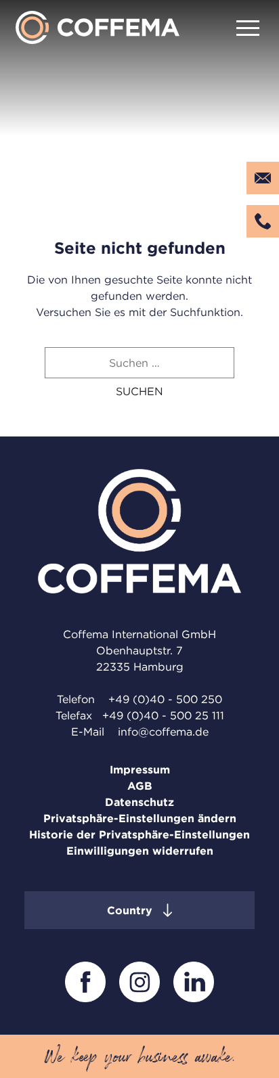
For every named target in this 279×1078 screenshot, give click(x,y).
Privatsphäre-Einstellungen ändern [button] (139, 818)
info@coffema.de (163, 731)
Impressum (140, 769)
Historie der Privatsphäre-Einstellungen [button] (139, 834)
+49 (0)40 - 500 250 (163, 699)
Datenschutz (139, 802)
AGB (139, 785)
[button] (139, 391)
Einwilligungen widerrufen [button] (139, 850)
